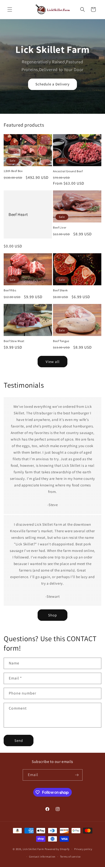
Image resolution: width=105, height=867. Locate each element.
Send (18, 740)
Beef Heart (18, 214)
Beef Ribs (10, 290)
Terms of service (70, 856)
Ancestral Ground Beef (68, 171)
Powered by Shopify (57, 849)
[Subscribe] (77, 775)
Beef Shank (60, 290)
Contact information (42, 856)
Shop (52, 615)
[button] (9, 9)
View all (53, 361)
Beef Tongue (61, 341)
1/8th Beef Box (13, 171)
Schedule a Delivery (52, 84)
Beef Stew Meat (14, 341)
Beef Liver (59, 227)
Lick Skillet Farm (33, 849)
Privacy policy (83, 849)
